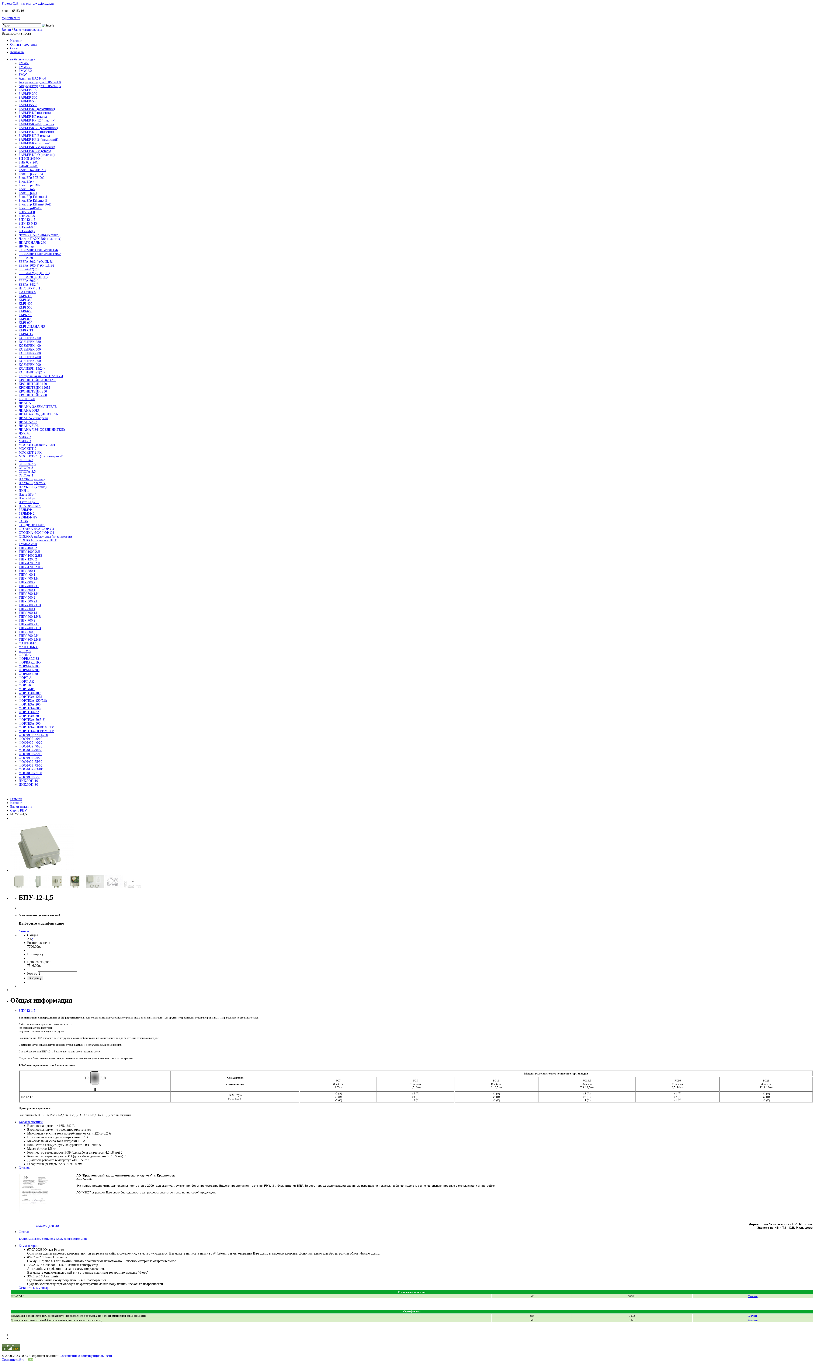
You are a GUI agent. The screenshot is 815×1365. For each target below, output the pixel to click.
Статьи (24, 1232)
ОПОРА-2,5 (27, 464)
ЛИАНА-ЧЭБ (29, 426)
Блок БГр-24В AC (31, 174)
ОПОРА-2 (26, 460)
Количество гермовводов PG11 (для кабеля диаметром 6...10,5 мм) (75, 1156)
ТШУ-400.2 (27, 582)
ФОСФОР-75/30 (30, 761)
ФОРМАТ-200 (29, 670)
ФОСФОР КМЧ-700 (33, 735)
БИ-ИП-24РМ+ (30, 158)
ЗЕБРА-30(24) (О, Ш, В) (36, 261)
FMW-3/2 (25, 71)
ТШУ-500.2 (27, 597)
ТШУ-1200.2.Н (29, 563)
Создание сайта (13, 1359)
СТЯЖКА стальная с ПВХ (38, 540)
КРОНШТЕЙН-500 (33, 395)
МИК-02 (25, 437)
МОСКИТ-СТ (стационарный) (41, 456)
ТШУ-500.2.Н (29, 601)
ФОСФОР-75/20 (30, 758)
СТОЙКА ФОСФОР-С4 (36, 532)
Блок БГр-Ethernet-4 (33, 196)
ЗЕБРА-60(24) (28, 280)
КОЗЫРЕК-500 (30, 349)
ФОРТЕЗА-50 (29, 716)
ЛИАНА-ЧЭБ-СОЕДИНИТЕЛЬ (42, 429)
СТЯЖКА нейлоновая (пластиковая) (45, 536)
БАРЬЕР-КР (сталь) (33, 116)
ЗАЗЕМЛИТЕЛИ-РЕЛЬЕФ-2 (40, 254)
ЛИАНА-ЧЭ (28, 422)
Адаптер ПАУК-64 (32, 78)
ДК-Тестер (26, 246)
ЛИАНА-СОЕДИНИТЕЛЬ (38, 414)
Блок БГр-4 (27, 181)
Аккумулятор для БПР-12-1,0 (40, 82)
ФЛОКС (25, 655)
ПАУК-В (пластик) (32, 483)
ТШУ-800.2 (27, 632)
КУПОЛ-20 (27, 399)
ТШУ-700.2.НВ (30, 628)
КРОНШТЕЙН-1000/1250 (37, 380)
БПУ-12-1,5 (27, 219)
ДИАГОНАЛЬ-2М (32, 242)
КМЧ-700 (25, 315)
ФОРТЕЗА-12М (30, 697)
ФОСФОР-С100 (30, 773)
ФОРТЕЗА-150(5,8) (33, 700)
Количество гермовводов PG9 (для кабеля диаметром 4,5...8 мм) (73, 1152)
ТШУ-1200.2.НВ (31, 567)
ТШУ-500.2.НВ (30, 605)
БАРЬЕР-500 (28, 105)
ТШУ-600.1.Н (29, 613)
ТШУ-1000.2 (28, 548)
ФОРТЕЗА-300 (30, 708)
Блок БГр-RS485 (30, 208)
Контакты (17, 52)
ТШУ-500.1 (27, 590)
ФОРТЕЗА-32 (29, 712)
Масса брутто (37, 1148)
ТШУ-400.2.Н (29, 586)
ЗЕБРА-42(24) (28, 269)
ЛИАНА (25, 403)
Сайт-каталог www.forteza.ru (33, 3)
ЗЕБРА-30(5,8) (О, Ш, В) (36, 265)
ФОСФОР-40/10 (30, 738)
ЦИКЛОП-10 (28, 780)
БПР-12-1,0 (27, 212)
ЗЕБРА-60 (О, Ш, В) (33, 277)
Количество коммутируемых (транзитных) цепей (62, 1145)
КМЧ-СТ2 (26, 334)
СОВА (23, 521)
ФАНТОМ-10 (28, 643)
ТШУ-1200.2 (28, 559)
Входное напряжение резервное (50, 1129)
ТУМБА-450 (28, 544)
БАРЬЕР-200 (28, 93)
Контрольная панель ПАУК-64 (41, 376)
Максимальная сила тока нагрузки (52, 1141)
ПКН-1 (24, 490)
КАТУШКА (27, 292)
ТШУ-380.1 (27, 571)
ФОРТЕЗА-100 (30, 693)
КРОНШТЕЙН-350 (33, 391)
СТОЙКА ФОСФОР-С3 (36, 529)
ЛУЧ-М (24, 433)
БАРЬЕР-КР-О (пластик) (37, 154)
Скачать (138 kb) (47, 1226)
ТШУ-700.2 (27, 620)
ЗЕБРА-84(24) (28, 284)
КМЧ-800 (25, 319)
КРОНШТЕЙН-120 (33, 384)
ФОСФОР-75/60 (30, 765)
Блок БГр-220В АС (32, 170)
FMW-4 (24, 74)
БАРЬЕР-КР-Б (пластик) (36, 132)
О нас (14, 48)
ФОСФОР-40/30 (30, 746)
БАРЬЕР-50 (27, 101)
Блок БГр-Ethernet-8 (33, 200)
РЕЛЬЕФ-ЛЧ (28, 517)
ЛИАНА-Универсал (33, 418)
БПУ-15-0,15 (28, 223)
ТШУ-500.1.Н (29, 593)
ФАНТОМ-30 (28, 647)
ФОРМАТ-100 (29, 666)
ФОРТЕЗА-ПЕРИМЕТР (36, 727)
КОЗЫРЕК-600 (30, 353)
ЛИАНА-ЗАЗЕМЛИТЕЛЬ (38, 406)
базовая (24, 931)
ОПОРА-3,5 (27, 471)
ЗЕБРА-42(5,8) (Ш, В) (34, 273)
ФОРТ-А (25, 677)
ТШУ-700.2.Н (29, 624)
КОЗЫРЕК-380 (30, 342)
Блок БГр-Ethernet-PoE (35, 204)
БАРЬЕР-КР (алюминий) (37, 109)
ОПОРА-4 (26, 475)
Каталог (16, 40)
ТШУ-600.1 (27, 609)
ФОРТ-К (25, 685)
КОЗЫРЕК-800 (30, 361)
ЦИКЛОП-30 (28, 784)
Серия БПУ (18, 810)
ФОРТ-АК (26, 681)
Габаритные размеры (42, 1164)
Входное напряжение (42, 1125)
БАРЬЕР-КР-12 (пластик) (37, 120)
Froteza (7, 3)
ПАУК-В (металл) (32, 479)
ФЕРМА (25, 651)
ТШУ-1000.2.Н (29, 551)
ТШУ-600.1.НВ (30, 616)
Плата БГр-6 (27, 498)
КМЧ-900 (25, 322)
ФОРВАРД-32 (29, 658)
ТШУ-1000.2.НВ (31, 555)
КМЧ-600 (25, 311)
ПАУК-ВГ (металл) (32, 487)
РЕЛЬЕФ (25, 509)
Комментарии (29, 1246)
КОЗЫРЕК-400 (30, 345)
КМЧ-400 (25, 303)
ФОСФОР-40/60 (30, 750)
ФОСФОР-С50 (29, 777)
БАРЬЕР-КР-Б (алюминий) (38, 128)
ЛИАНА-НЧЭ (29, 410)
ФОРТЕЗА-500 (30, 723)
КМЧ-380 (25, 300)
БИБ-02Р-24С (28, 162)
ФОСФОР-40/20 (30, 742)
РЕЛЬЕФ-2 (27, 513)
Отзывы (24, 1167)
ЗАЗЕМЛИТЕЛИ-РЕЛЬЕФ (38, 250)
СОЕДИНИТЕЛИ (32, 525)
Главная (16, 799)
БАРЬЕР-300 (28, 97)
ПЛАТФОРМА (30, 506)
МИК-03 (25, 441)
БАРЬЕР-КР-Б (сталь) (34, 135)
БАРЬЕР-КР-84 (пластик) (37, 124)
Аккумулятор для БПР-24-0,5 (40, 86)
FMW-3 (24, 63)
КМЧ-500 (25, 307)
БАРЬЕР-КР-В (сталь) (34, 143)
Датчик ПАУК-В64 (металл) (39, 235)
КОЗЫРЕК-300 (30, 338)
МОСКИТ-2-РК (30, 452)
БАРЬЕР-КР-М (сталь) (35, 151)
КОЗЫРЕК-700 (30, 357)
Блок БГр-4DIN (30, 185)
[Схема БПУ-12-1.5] (114, 887)
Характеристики (31, 1122)
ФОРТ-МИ (27, 689)
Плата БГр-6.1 (29, 502)
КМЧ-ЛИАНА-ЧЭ (32, 326)
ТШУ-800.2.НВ (30, 639)
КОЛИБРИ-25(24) (32, 372)
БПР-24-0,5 (27, 216)
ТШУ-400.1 (27, 574)
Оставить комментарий (35, 1288)
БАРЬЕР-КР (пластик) (35, 113)
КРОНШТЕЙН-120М (34, 387)
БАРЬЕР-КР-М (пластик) (37, 147)
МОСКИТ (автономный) (37, 445)
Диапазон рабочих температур (49, 1160)
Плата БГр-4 (27, 494)
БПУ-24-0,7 (27, 231)
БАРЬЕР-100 (28, 90)
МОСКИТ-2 (27, 448)
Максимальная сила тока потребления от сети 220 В (65, 1133)
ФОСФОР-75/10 (30, 754)
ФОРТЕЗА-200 (30, 704)
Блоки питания (21, 806)
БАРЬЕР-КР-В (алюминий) (38, 139)
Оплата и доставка (23, 44)
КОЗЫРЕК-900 (30, 364)
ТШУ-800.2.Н (29, 635)
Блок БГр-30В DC (31, 177)
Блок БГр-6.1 (28, 193)
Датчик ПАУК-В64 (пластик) (40, 238)
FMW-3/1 (25, 67)
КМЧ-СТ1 (26, 330)
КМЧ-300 (25, 296)
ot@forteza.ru (11, 18)
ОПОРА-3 (26, 467)
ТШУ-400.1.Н (29, 578)
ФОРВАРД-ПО (30, 662)
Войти (6, 29)
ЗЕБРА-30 (26, 258)
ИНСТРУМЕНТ (30, 288)
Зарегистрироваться (28, 29)
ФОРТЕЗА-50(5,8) (32, 719)
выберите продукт (23, 59)
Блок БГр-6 (27, 189)
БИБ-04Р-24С (28, 166)
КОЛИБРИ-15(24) (32, 368)
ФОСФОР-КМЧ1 (31, 769)
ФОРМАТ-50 (28, 674)
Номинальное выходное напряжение (53, 1137)
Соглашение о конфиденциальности (86, 1356)
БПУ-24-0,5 (27, 227)
